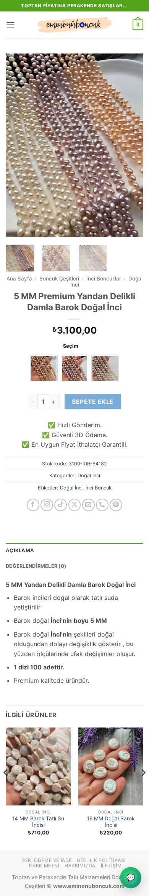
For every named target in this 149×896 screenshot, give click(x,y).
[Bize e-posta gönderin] (88, 505)
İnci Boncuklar (103, 278)
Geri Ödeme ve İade (46, 860)
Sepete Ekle (92, 401)
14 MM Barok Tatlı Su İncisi (38, 821)
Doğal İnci (89, 475)
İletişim (111, 865)
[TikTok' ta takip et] (60, 505)
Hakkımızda (80, 865)
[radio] (44, 368)
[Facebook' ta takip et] (33, 505)
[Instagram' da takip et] (46, 505)
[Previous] (18, 145)
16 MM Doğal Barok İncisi (110, 821)
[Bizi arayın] (102, 505)
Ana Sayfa (19, 278)
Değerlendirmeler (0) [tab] (36, 566)
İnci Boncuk (99, 488)
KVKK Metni (44, 865)
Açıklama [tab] (20, 550)
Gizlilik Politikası (101, 860)
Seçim (70, 346)
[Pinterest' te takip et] (116, 505)
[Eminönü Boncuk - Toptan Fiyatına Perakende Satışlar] (74, 24)
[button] (10, 24)
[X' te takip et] (74, 505)
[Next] (131, 145)
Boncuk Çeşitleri (59, 278)
